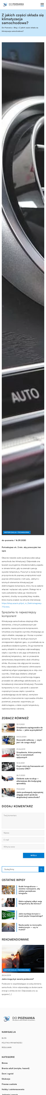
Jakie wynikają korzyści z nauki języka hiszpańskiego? (31, 915)
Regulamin (7, 1047)
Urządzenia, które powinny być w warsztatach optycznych (29, 754)
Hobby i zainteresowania (13, 1089)
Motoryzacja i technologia (16, 532)
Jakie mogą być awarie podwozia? (18, 979)
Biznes (5, 1063)
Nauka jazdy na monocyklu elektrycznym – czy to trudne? (30, 927)
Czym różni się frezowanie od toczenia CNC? (30, 767)
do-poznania (7, 540)
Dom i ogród (7, 1073)
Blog (4, 1038)
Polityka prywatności (12, 1043)
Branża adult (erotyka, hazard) (15, 1068)
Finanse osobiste (9, 1084)
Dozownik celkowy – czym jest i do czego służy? (29, 741)
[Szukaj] (41, 869)
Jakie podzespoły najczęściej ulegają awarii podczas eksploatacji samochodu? (30, 794)
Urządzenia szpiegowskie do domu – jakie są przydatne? (30, 728)
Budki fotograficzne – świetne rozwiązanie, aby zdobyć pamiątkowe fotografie (29, 890)
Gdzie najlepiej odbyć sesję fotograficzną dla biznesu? (30, 902)
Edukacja (6, 1079)
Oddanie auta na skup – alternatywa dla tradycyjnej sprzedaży (29, 781)
